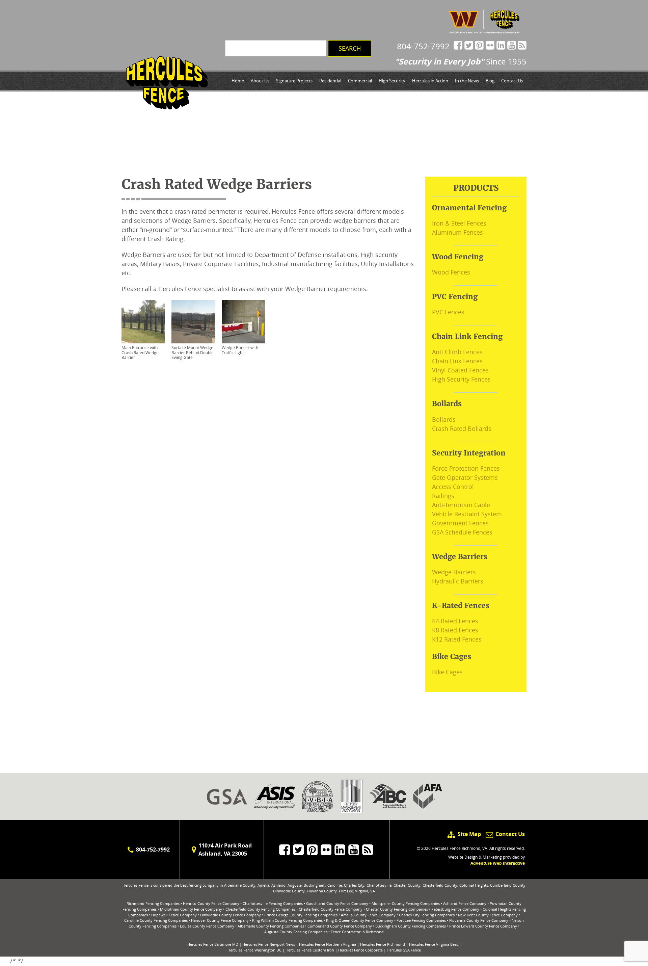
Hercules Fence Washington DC (254, 949)
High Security (392, 81)
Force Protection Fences (466, 468)
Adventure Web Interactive (497, 863)
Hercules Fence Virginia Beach (435, 944)
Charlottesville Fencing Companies (273, 903)
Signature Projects (294, 81)
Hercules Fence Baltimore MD (212, 944)
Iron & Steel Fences (459, 223)
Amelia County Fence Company (368, 914)
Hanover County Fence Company (220, 920)
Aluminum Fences (457, 232)
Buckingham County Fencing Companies (410, 926)
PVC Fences (448, 312)
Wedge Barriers (454, 572)
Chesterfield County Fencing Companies (260, 909)
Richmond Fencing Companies (153, 903)
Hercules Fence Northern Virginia (327, 944)
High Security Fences (461, 379)
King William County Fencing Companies (287, 920)
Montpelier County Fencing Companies (406, 903)
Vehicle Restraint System (467, 514)
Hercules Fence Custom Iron (310, 949)
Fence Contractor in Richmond (357, 931)
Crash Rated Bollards (461, 428)
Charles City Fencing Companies (427, 914)
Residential (330, 81)
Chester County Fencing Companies (397, 909)
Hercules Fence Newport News (268, 944)
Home (238, 81)
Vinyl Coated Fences (460, 370)
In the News (467, 81)
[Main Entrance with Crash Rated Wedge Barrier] (143, 321)
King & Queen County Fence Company (359, 920)
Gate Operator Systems (465, 477)
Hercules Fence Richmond (382, 944)
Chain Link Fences (457, 361)
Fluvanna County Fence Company (478, 920)
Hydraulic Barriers (457, 581)
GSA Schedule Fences (462, 532)
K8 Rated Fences (455, 630)
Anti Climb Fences (457, 352)
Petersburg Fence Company (455, 909)
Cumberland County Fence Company (339, 926)
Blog (490, 81)
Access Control (453, 486)
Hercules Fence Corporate (360, 949)
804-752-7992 (423, 46)
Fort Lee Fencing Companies (421, 920)
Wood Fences (451, 272)
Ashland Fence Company (464, 903)
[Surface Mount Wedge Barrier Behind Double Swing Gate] (193, 321)
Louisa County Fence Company (207, 926)
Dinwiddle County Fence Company (230, 914)
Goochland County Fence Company (337, 903)
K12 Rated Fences (457, 639)
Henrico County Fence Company (211, 903)
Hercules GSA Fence (404, 949)
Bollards (444, 419)
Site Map (469, 834)
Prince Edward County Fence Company (483, 926)
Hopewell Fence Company (174, 914)
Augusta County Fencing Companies (295, 931)
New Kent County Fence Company (488, 914)
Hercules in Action (430, 81)
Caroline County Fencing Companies (156, 920)
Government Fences (460, 523)
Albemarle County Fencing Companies (271, 926)
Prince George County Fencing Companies (301, 914)
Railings (443, 496)
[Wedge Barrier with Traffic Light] (243, 321)
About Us (260, 81)
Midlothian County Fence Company (191, 909)
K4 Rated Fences (455, 621)
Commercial (360, 81)
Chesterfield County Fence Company (330, 909)
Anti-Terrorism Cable (461, 505)
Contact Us (512, 81)
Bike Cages (447, 672)
